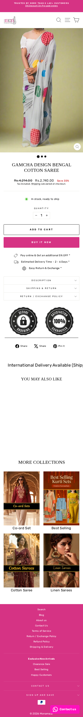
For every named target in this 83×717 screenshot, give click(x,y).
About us (41, 620)
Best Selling (41, 669)
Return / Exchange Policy (41, 296)
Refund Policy (41, 641)
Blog (41, 615)
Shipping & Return (41, 288)
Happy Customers (41, 675)
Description (41, 280)
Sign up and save (40, 695)
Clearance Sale (41, 664)
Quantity (41, 208)
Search (41, 609)
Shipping (35, 184)
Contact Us (41, 625)
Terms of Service (41, 631)
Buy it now (41, 242)
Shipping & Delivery (41, 647)
